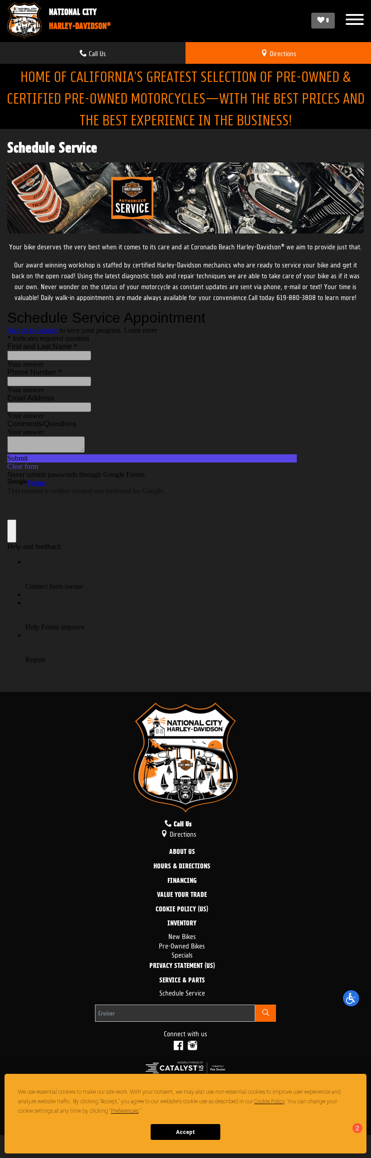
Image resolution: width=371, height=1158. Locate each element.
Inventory (181, 924)
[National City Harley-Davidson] (24, 20)
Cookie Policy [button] (269, 1101)
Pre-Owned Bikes (182, 945)
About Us (182, 852)
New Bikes (182, 935)
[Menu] (355, 20)
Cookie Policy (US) (182, 909)
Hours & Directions (181, 867)
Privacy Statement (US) (182, 966)
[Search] (265, 1013)
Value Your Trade (182, 895)
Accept (185, 1132)
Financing (182, 881)
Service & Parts (182, 981)
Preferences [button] (124, 1111)
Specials (182, 954)
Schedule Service (182, 992)
